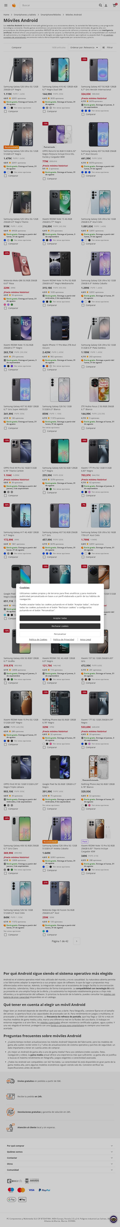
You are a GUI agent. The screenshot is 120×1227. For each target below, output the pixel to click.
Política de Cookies (38, 639)
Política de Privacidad (63, 639)
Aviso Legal (85, 639)
